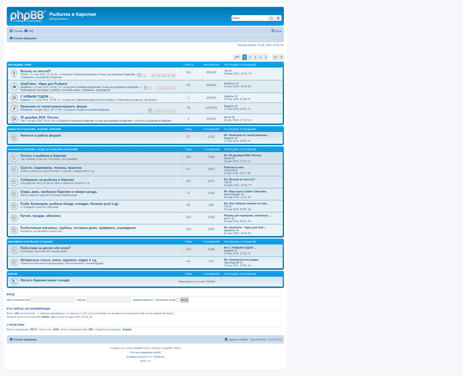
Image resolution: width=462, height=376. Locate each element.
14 (168, 75)
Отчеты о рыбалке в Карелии (153, 120)
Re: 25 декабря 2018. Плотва (242, 155)
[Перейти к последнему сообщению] (230, 70)
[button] (236, 57)
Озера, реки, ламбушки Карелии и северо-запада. (58, 192)
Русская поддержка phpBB (145, 352)
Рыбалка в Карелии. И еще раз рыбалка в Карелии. (104, 74)
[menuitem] (29, 31)
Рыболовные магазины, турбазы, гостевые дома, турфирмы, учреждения (65, 89)
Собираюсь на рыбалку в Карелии (41, 77)
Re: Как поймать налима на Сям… (246, 203)
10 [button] (275, 57)
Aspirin (127, 329)
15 (173, 75)
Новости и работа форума (93, 109)
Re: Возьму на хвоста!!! (239, 179)
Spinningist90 (231, 262)
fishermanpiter (232, 194)
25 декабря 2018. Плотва (39, 117)
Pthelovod (26, 109)
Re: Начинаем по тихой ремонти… (246, 135)
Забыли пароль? (143, 299)
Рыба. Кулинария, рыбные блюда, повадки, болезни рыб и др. (69, 204)
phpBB (137, 348)
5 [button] (266, 57)
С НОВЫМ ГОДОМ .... (36, 96)
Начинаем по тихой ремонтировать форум (53, 106)
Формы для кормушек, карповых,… (247, 215)
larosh (227, 117)
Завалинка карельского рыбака (95, 99)
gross (227, 218)
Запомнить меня (165, 299)
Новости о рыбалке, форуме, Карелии (34, 129)
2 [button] (250, 57)
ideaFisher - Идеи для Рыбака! (43, 84)
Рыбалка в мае (234, 167)
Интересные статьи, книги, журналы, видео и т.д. (58, 260)
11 (153, 75)
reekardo (229, 170)
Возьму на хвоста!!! (35, 71)
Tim (226, 70)
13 (163, 75)
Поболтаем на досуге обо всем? (137, 99)
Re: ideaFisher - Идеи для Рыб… (245, 227)
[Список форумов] (28, 15)
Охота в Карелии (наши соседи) (44, 280)
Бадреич (25, 99)
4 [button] (260, 57)
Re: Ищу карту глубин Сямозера (245, 191)
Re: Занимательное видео (241, 259)
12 (158, 75)
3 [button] (255, 57)
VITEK (24, 74)
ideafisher (26, 87)
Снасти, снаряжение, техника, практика (51, 167)
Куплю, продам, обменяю (40, 216)
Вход (10, 294)
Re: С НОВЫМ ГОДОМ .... (240, 247)
